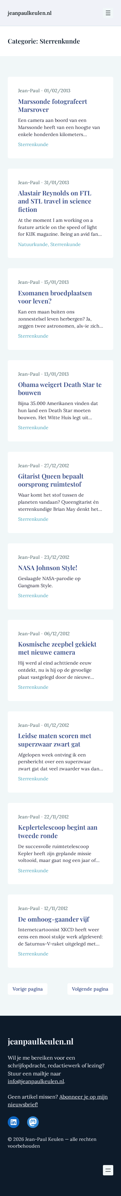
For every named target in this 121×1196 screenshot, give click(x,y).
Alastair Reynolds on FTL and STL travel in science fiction (54, 201)
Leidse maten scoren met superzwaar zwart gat (54, 740)
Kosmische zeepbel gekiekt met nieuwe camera (57, 648)
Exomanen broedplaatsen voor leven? (55, 297)
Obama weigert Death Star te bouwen (60, 389)
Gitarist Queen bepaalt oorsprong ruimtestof (51, 480)
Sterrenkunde (33, 144)
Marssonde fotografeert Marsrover (52, 105)
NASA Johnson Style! (47, 568)
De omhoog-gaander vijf (53, 919)
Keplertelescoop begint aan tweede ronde (57, 831)
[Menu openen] (108, 13)
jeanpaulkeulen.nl (30, 13)
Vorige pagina (28, 989)
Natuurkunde (33, 244)
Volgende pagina (90, 989)
